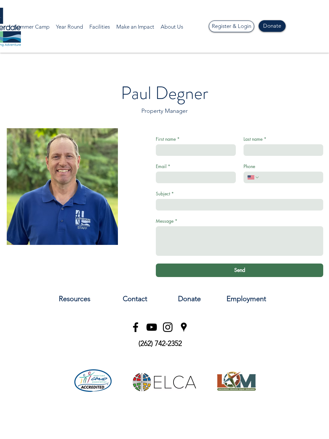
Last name (255, 139)
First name (168, 139)
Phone (249, 166)
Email (163, 166)
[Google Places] (183, 327)
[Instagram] (167, 327)
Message (166, 221)
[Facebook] (135, 327)
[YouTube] (151, 327)
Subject (165, 193)
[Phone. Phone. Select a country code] (253, 177)
